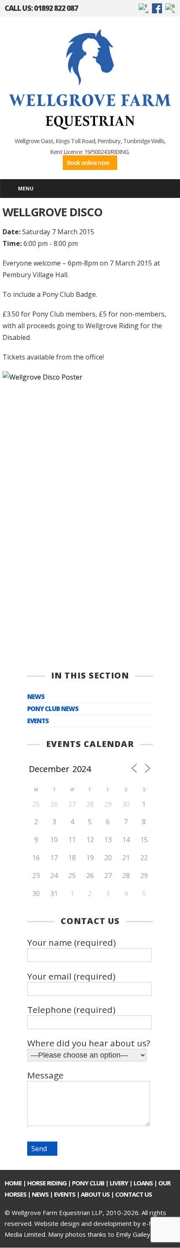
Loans (143, 1183)
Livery (119, 1183)
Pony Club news (52, 709)
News (35, 697)
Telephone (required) (71, 1009)
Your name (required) (71, 942)
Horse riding (47, 1183)
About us (95, 1194)
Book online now (88, 163)
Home (13, 1183)
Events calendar (90, 743)
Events (38, 721)
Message (45, 1075)
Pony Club (88, 1183)
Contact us (133, 1194)
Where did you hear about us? (88, 1043)
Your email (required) (71, 976)
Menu (25, 188)
